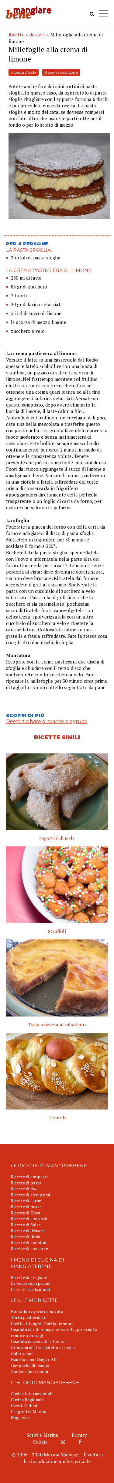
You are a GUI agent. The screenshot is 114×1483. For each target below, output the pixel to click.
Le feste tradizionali (30, 1289)
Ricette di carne (26, 1200)
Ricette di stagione (29, 1277)
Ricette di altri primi (30, 1195)
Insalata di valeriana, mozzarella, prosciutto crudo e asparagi (54, 1332)
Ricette (16, 34)
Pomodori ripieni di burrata (37, 1311)
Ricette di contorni (29, 1218)
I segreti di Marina (28, 1411)
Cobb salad (22, 1353)
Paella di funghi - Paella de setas (42, 1323)
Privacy (79, 1435)
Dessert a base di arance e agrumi (46, 721)
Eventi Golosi (24, 1405)
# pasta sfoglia (23, 72)
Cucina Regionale (27, 1400)
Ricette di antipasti (29, 1177)
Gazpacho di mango (30, 1365)
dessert (37, 34)
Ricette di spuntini (28, 1242)
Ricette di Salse (26, 1225)
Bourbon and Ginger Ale (34, 1359)
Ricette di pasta (26, 1183)
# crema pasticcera (61, 72)
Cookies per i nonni (29, 1371)
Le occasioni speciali (30, 1283)
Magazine (20, 1417)
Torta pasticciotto (29, 1317)
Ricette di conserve (29, 1248)
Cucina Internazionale (32, 1393)
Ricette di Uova (25, 1213)
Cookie (40, 1442)
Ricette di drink (25, 1237)
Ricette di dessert (28, 1230)
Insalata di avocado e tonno (37, 1341)
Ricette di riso (24, 1188)
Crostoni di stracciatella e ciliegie (43, 1347)
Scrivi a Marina (42, 1435)
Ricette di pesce (26, 1207)
